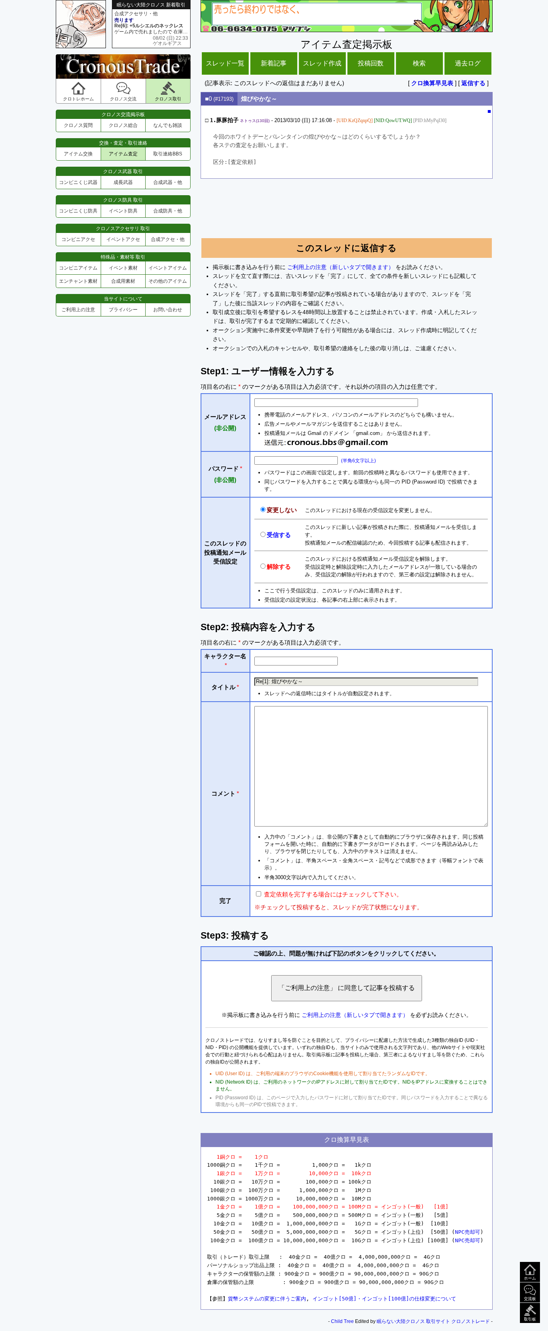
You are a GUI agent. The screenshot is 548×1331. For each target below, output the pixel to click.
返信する (473, 83)
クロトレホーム (78, 98)
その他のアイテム (167, 281)
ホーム (530, 1278)
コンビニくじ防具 (78, 211)
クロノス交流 (123, 98)
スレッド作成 (322, 63)
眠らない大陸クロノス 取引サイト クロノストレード (433, 1321)
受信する (279, 534)
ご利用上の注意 (78, 309)
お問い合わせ (167, 309)
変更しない (282, 509)
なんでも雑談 (167, 125)
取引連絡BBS (167, 154)
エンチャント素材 (78, 281)
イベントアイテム (167, 268)
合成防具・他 (167, 211)
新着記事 (273, 63)
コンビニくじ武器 (78, 182)
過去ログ (468, 63)
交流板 (530, 1298)
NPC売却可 (467, 1232)
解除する (279, 566)
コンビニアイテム (78, 268)
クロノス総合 (123, 125)
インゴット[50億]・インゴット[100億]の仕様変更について (384, 1299)
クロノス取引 (168, 98)
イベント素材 (123, 268)
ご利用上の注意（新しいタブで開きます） (340, 267)
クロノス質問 (78, 125)
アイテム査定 (123, 154)
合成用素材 (123, 281)
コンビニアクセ (78, 239)
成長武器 (123, 182)
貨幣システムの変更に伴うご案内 (267, 1299)
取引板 (530, 1319)
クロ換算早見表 (432, 83)
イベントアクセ (123, 239)
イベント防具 (123, 211)
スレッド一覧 (225, 63)
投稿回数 (371, 63)
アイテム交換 (78, 154)
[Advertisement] (347, 205)
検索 (419, 63)
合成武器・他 (167, 182)
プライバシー (123, 309)
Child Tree (342, 1321)
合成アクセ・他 (168, 239)
